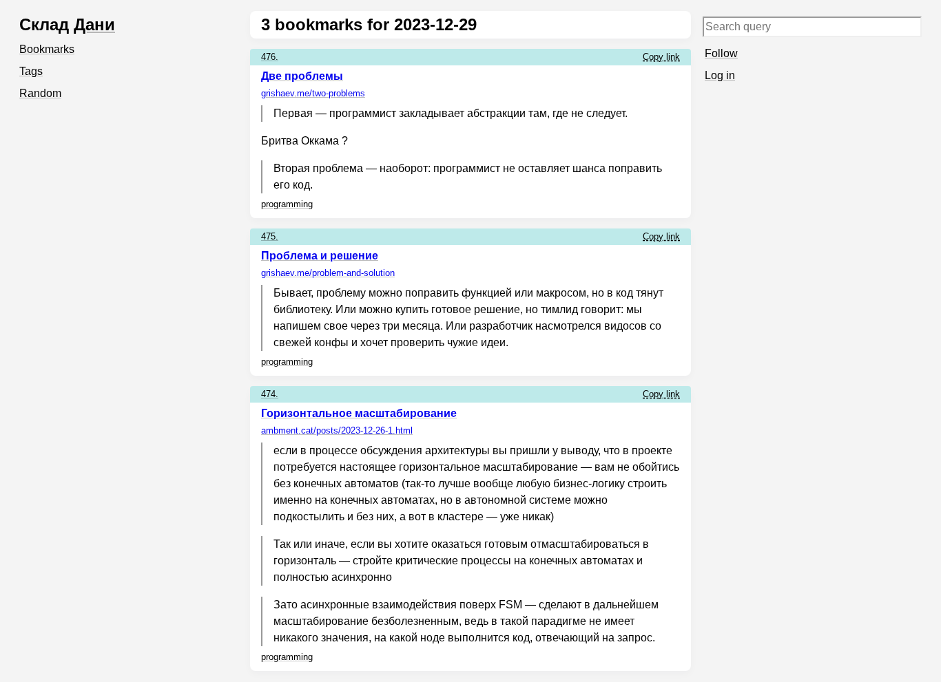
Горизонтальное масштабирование (359, 413)
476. (269, 57)
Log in (720, 75)
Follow (721, 53)
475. (269, 236)
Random (40, 93)
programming (287, 204)
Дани (94, 24)
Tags (31, 71)
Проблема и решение (319, 256)
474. (269, 394)
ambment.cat (337, 430)
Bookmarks (46, 49)
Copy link (661, 57)
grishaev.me (313, 93)
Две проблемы (302, 76)
